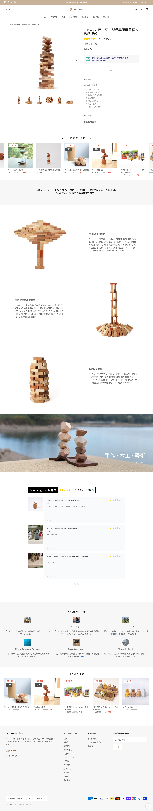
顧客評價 (96, 17)
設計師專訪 (67, 754)
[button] (74, 584)
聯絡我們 (67, 746)
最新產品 (85, 17)
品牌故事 (67, 742)
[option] (46, 60)
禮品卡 (90, 746)
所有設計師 (67, 750)
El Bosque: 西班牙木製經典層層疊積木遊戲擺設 (24, 24)
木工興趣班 (92, 738)
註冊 (117, 747)
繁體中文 (143, 2)
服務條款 (67, 769)
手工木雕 (54, 17)
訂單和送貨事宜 (90, 122)
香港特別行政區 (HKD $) (129, 2)
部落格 (66, 761)
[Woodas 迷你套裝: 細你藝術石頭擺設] (48, 155)
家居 (63, 17)
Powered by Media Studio (25, 804)
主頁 (5, 24)
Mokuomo (14, 804)
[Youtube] (11, 2)
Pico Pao (89, 49)
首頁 (45, 17)
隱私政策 (67, 772)
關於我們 (106, 17)
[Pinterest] (15, 2)
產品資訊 (87, 115)
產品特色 (87, 79)
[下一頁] (76, 60)
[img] (67, 490)
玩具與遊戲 (73, 17)
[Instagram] (8, 2)
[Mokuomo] (76, 9)
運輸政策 (67, 780)
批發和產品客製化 (95, 742)
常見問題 (67, 765)
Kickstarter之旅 (69, 757)
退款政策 (67, 776)
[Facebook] (5, 2)
